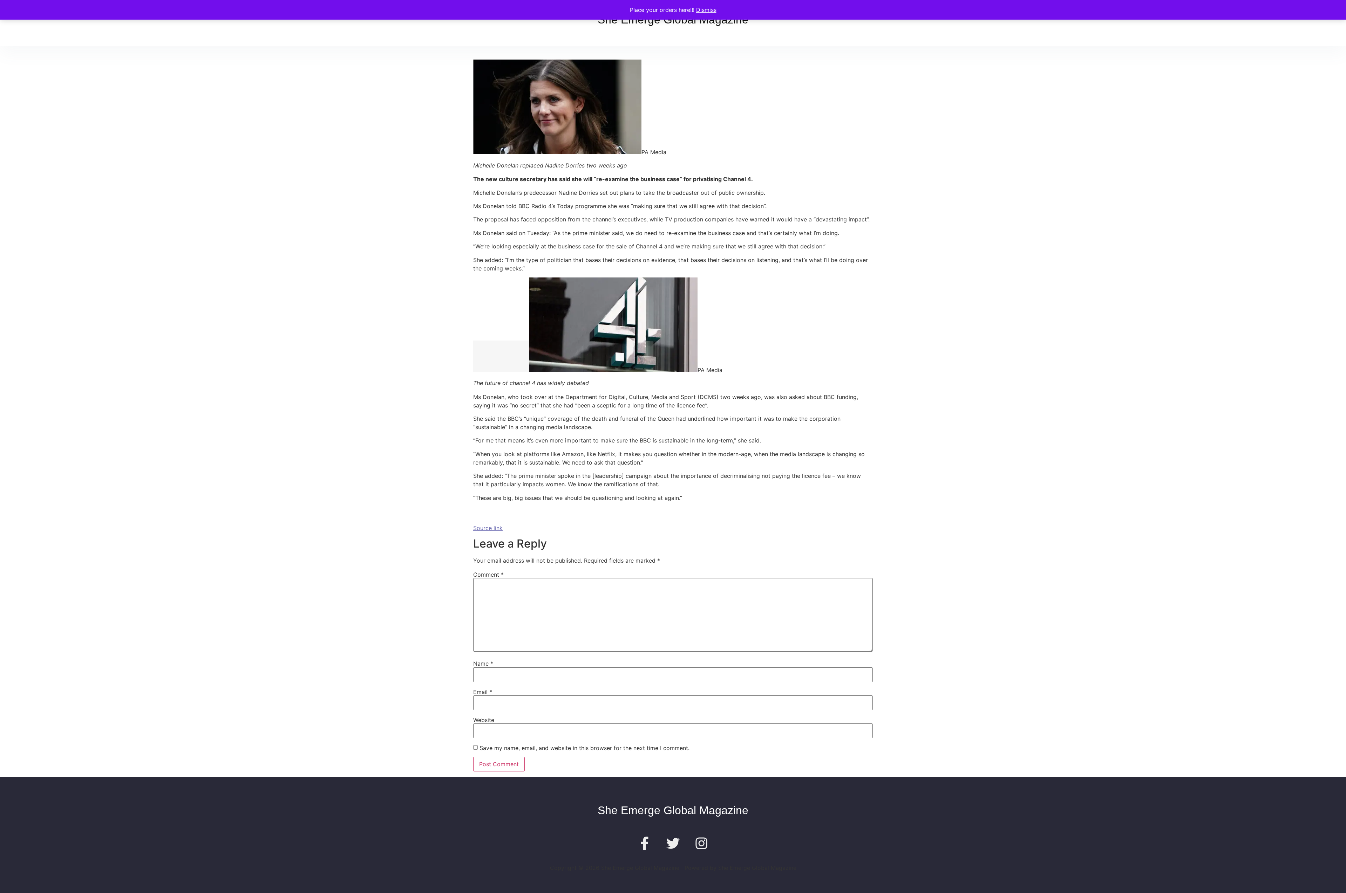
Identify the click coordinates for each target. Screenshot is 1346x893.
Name (483, 663)
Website (483, 720)
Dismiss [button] (706, 9)
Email (482, 692)
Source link (488, 527)
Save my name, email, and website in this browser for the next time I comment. (584, 748)
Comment (488, 574)
